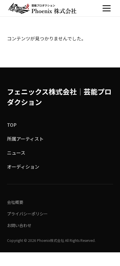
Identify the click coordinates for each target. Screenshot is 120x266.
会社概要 (15, 202)
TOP (12, 124)
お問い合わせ (19, 225)
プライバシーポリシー (27, 214)
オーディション (23, 166)
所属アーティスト (25, 138)
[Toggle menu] (106, 8)
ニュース (16, 152)
